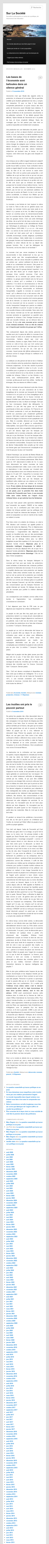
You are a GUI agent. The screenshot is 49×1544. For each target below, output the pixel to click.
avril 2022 (9, 1277)
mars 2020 (9, 1337)
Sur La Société (15, 13)
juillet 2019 (10, 1357)
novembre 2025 (11, 1174)
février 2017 (10, 1427)
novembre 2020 (11, 1318)
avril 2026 (9, 1162)
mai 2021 (9, 1304)
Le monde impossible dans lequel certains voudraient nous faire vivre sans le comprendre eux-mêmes (23, 1099)
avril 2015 (9, 1480)
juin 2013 (9, 1532)
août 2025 (9, 1181)
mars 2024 (9, 1222)
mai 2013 (9, 1535)
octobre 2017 (10, 1407)
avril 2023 (9, 1248)
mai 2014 (9, 1506)
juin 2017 (9, 1417)
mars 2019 (9, 1366)
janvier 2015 (10, 1487)
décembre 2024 (11, 1200)
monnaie (38, 693)
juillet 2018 (10, 1386)
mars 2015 (9, 1482)
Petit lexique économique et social (17, 62)
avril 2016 (9, 1451)
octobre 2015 (10, 1465)
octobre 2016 (10, 1436)
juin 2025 (9, 1186)
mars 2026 (9, 1164)
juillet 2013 (10, 1530)
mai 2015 (9, 1477)
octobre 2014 (10, 1494)
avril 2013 (9, 1537)
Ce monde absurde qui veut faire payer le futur (21, 44)
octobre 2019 (10, 1350)
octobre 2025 (10, 1176)
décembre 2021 (11, 1287)
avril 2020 (9, 1335)
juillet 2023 (10, 1241)
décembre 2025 (11, 1171)
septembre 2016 (11, 1439)
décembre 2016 (11, 1431)
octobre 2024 (10, 1205)
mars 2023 (9, 1251)
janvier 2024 (10, 1227)
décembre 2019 (11, 1345)
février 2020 (10, 1340)
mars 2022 (9, 1280)
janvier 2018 (10, 1400)
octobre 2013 (10, 1523)
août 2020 (9, 1325)
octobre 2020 (10, 1321)
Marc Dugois (10, 1122)
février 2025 (10, 1195)
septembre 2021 (11, 1294)
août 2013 (9, 1528)
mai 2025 (9, 1188)
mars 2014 (9, 1511)
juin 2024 (9, 1215)
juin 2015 (9, 1475)
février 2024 (10, 1224)
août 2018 (9, 1383)
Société (23, 693)
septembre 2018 (11, 1381)
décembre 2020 (11, 1316)
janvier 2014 (10, 1516)
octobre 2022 (10, 1263)
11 (40, 77)
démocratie (32, 1072)
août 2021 (9, 1297)
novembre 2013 (11, 1520)
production (9, 695)
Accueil (9, 39)
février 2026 (10, 1166)
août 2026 (9, 1152)
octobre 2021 (10, 1292)
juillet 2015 (10, 1472)
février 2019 (10, 1369)
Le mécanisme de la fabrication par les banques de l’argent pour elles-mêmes (23, 55)
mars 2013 (9, 1540)
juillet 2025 (10, 1183)
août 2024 (9, 1210)
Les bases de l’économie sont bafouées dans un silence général (16, 82)
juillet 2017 (10, 1415)
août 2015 (9, 1470)
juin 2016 (9, 1446)
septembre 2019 (11, 1352)
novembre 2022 (11, 1260)
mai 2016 (9, 1448)
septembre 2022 (11, 1265)
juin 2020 (9, 1330)
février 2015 (10, 1484)
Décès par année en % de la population (19, 48)
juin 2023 (9, 1244)
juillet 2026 (10, 1155)
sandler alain (10, 1141)
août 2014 (9, 1499)
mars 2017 (9, 1424)
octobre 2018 (10, 1378)
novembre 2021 (11, 1289)
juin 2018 (9, 1388)
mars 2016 (9, 1453)
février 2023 (10, 1253)
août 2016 (9, 1441)
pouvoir (8, 1074)
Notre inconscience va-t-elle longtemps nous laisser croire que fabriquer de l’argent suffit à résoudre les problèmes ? (23, 1106)
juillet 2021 (10, 1299)
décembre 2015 (11, 1460)
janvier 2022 (10, 1284)
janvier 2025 (10, 1198)
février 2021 (10, 1311)
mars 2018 (9, 1395)
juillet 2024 (10, 1212)
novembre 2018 (11, 1376)
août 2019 (9, 1354)
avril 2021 (9, 1306)
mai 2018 (9, 1390)
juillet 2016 (10, 1443)
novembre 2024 (11, 1203)
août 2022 (9, 1268)
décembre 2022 (11, 1258)
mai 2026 (9, 1159)
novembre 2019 (11, 1347)
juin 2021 (9, 1301)
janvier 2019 (10, 1371)
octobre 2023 (10, 1234)
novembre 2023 (11, 1232)
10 (40, 705)
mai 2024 (9, 1217)
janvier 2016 (10, 1458)
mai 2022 (9, 1275)
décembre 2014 (11, 1489)
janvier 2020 (10, 1342)
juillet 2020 (10, 1328)
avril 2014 (9, 1508)
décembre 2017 (11, 1403)
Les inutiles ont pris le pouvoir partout (19, 706)
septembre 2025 (11, 1179)
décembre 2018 (11, 1374)
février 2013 (10, 1542)
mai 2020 (9, 1333)
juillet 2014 (10, 1501)
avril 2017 (9, 1422)
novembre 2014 (11, 1492)
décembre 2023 (11, 1229)
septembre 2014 (11, 1496)
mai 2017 (9, 1419)
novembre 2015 (11, 1463)
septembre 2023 (11, 1236)
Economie (17, 693)
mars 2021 (9, 1309)
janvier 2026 (10, 1169)
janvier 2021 (10, 1313)
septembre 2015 (11, 1467)
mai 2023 (9, 1246)
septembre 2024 (11, 1207)
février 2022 (10, 1282)
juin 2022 (9, 1272)
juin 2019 (9, 1359)
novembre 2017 (11, 1405)
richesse (17, 695)
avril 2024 (9, 1219)
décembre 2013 (11, 1518)
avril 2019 (9, 1364)
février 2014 (10, 1513)
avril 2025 (9, 1191)
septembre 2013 (11, 1525)
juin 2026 (9, 1157)
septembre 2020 (11, 1323)
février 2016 (10, 1455)
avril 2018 (9, 1393)
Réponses (25, 695)
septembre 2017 (11, 1410)
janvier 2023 (10, 1256)
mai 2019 (9, 1362)
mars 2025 (9, 1193)
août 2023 (9, 1239)
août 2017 (9, 1412)
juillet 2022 (10, 1270)
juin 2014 (9, 1504)
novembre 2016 (11, 1434)
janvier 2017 (10, 1429)
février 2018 (10, 1398)
